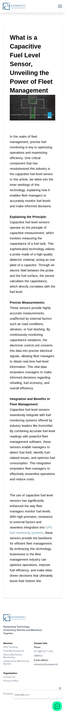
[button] (60, 6)
